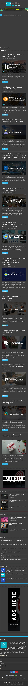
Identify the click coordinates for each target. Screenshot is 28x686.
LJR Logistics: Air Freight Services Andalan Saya (13, 332)
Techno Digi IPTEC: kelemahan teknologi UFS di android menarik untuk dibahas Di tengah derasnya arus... (16, 570)
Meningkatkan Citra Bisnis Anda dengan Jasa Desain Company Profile (13, 367)
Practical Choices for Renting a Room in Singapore (13, 55)
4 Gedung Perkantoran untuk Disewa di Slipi (12, 297)
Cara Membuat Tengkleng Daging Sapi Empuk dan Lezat (14, 544)
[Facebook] (11, 672)
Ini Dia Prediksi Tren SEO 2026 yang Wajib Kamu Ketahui (17, 495)
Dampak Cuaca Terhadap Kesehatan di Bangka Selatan (12, 121)
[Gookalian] (14, 3)
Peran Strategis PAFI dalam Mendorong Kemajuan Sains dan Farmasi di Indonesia (13, 224)
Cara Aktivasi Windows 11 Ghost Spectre (18, 529)
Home (2, 47)
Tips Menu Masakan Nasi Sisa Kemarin (10, 555)
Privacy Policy (3, 665)
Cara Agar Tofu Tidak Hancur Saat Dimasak (11, 559)
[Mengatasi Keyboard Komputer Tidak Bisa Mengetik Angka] (4, 519)
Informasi (10, 58)
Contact (2, 661)
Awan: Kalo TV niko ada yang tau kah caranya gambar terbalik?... (16, 579)
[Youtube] (16, 672)
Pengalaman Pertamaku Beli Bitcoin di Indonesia (12, 88)
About (1, 659)
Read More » (4, 81)
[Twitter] (14, 672)
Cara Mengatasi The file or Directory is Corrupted (12, 15)
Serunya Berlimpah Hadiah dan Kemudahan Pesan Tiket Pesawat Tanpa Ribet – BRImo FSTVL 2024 (14, 156)
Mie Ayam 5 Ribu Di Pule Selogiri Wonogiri (10, 552)
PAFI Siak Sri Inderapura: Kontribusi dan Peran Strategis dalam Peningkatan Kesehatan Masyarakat (14, 261)
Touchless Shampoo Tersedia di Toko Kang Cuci (13, 402)
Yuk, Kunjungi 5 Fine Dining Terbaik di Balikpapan (12, 540)
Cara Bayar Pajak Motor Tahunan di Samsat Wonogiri (14, 189)
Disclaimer (2, 663)
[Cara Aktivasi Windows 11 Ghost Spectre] (4, 531)
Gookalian (6, 682)
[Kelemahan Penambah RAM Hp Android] (4, 525)
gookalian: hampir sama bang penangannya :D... (16, 574)
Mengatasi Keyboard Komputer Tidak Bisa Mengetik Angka (17, 518)
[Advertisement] (14, 31)
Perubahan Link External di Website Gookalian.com (11, 436)
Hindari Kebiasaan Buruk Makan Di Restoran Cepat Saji (13, 548)
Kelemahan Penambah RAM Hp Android (16, 524)
